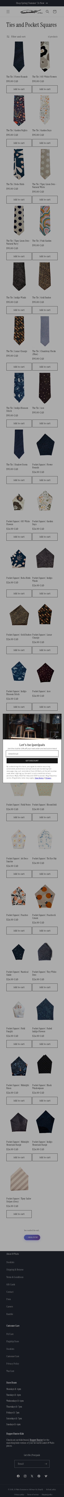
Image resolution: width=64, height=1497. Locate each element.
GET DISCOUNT (32, 760)
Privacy (48, 778)
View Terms (39, 778)
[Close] (58, 717)
